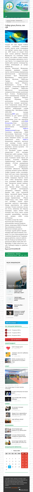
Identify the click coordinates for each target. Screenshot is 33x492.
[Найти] (27, 13)
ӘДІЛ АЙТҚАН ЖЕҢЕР (17, 419)
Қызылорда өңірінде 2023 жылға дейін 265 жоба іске (19, 441)
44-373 (9, 335)
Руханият (18, 253)
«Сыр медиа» (14, 487)
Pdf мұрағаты (17, 339)
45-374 (9, 332)
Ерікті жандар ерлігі (17, 347)
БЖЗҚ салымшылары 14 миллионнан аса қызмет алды (18, 360)
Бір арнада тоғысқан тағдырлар (17, 407)
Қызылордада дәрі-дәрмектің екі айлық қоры (19, 429)
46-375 (9, 330)
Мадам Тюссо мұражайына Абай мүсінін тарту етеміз (19, 414)
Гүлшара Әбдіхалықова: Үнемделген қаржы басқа (19, 435)
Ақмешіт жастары (16, 7)
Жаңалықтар (11, 253)
